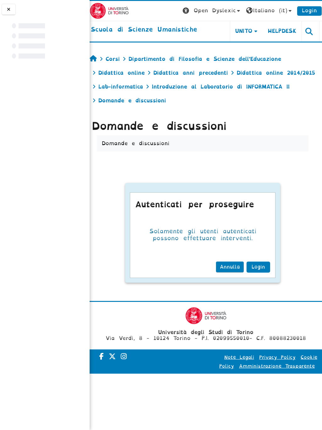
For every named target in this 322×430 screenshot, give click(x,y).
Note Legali (239, 357)
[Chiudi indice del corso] (9, 9)
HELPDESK (282, 31)
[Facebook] (101, 356)
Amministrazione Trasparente (277, 366)
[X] (112, 356)
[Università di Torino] (109, 11)
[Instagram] (123, 356)
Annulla (230, 267)
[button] (212, 11)
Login (309, 11)
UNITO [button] (244, 31)
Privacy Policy (277, 357)
